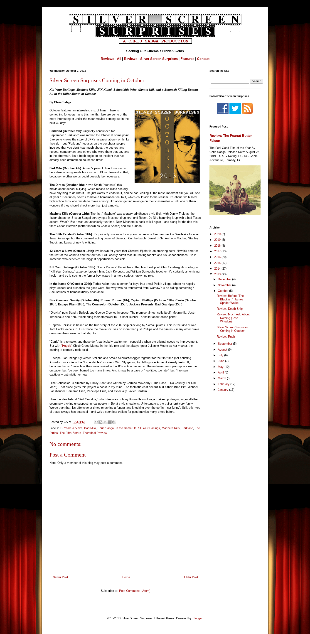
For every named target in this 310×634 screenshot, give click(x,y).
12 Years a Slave (71, 428)
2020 (217, 234)
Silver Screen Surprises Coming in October (232, 329)
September (225, 343)
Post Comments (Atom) (134, 590)
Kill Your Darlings (149, 428)
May (221, 367)
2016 (217, 257)
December (225, 279)
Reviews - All (111, 59)
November (225, 285)
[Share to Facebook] (109, 422)
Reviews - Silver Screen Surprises (151, 59)
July (221, 355)
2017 (217, 251)
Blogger (197, 618)
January (223, 389)
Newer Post (60, 577)
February (224, 384)
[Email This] (96, 422)
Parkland (187, 428)
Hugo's (66, 345)
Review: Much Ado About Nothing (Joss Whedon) (233, 318)
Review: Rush (226, 336)
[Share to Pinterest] (113, 422)
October (223, 290)
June (221, 361)
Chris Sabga (106, 428)
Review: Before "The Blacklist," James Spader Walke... (230, 299)
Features (187, 59)
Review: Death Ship (230, 308)
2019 (217, 239)
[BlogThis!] (100, 422)
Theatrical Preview (95, 433)
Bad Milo (90, 428)
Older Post (191, 577)
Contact (203, 59)
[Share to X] (105, 422)
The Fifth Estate (70, 433)
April (221, 372)
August (223, 349)
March (222, 378)
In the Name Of (126, 428)
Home (126, 577)
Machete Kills (171, 428)
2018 (217, 245)
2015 (217, 263)
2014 (217, 268)
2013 (217, 274)
